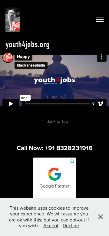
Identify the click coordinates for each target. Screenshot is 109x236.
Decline (71, 225)
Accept (50, 225)
